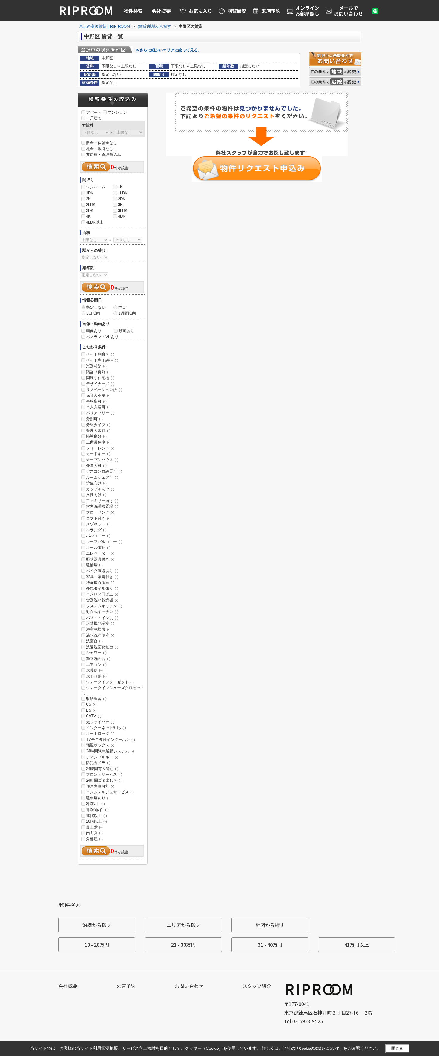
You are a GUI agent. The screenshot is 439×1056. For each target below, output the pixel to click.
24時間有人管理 (102, 768)
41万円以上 (356, 944)
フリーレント (100, 448)
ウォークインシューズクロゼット (113, 690)
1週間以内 (127, 313)
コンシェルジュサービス (110, 792)
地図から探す (270, 925)
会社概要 (161, 10)
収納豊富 (96, 698)
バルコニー (98, 535)
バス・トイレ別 (102, 617)
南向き (94, 833)
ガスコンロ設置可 (104, 471)
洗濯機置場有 (100, 582)
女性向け (96, 494)
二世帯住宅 (98, 442)
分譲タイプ (98, 424)
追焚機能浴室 (100, 623)
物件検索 (133, 10)
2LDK (91, 204)
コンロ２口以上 (102, 594)
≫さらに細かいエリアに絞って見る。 (169, 50)
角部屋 (94, 839)
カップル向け (100, 489)
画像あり (94, 331)
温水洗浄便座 (100, 635)
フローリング (100, 512)
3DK (89, 210)
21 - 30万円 (183, 944)
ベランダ (96, 530)
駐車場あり (98, 798)
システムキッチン (104, 606)
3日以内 (93, 313)
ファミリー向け (102, 500)
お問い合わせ (189, 985)
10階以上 (96, 815)
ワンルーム (95, 187)
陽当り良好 (98, 372)
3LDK (123, 210)
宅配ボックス (100, 745)
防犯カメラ (98, 763)
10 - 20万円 (97, 944)
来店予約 (126, 985)
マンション (117, 112)
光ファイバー (100, 722)
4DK (121, 216)
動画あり (126, 331)
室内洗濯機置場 (102, 506)
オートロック (100, 733)
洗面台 (94, 641)
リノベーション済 (104, 389)
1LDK (123, 193)
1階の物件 (97, 809)
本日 (122, 307)
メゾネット (98, 524)
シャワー (96, 652)
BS (91, 710)
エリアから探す (183, 925)
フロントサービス (104, 774)
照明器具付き (100, 559)
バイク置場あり (102, 571)
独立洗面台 (98, 658)
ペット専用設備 (102, 360)
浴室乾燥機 (98, 629)
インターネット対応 (106, 728)
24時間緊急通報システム (110, 751)
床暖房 (94, 670)
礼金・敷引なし (99, 149)
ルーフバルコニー (104, 541)
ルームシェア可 (102, 477)
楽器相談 (96, 366)
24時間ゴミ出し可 (104, 780)
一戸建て (94, 118)
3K (120, 204)
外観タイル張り (102, 588)
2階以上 (95, 803)
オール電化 (98, 547)
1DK (89, 193)
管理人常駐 (98, 430)
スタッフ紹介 (256, 985)
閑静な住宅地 (100, 377)
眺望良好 (96, 436)
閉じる (397, 1048)
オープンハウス (102, 460)
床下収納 (96, 676)
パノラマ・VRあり (102, 337)
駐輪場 (94, 565)
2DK (121, 199)
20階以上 (96, 821)
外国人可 (96, 465)
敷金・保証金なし (101, 143)
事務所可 (96, 401)
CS (91, 704)
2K (88, 199)
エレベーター (100, 553)
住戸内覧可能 (100, 786)
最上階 (94, 827)
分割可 (94, 419)
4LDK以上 (94, 222)
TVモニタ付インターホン (110, 739)
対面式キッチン (102, 611)
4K (88, 216)
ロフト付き (98, 518)
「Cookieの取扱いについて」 (319, 1048)
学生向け (96, 483)
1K (120, 187)
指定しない (96, 307)
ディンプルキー (102, 757)
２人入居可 (98, 407)
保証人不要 (98, 395)
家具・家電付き (102, 577)
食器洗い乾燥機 (102, 600)
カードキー (98, 454)
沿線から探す (96, 925)
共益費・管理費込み (103, 154)
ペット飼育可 (100, 354)
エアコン (96, 664)
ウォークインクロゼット (110, 682)
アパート (94, 112)
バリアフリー (100, 413)
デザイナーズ (100, 383)
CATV (93, 716)
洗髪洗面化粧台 (102, 647)
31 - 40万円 (270, 944)
